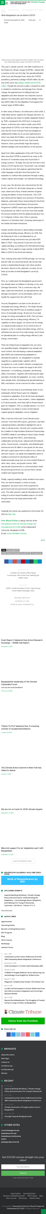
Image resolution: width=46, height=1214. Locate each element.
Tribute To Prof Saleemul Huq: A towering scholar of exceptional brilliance (20, 727)
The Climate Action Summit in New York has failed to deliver (21, 769)
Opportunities (6, 921)
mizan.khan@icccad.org (16, 533)
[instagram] (37, 1034)
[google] (15, 561)
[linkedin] (27, 561)
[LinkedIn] (18, 1034)
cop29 (9, 550)
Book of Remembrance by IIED (22, 880)
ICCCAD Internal (7, 1069)
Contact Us (5, 1062)
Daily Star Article (13, 10)
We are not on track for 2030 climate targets (21, 809)
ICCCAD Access (7, 1066)
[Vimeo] (32, 1034)
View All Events (6, 910)
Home (3, 10)
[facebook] (6, 561)
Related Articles (22, 598)
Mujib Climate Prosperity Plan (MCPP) (15, 553)
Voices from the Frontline (23, 1021)
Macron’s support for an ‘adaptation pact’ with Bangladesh (22, 849)
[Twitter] (13, 1034)
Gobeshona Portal (8, 1133)
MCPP (16, 550)
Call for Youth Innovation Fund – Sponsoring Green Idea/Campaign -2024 (23, 588)
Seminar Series (7, 947)
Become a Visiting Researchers (13, 929)
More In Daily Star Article (22, 604)
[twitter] (10, 561)
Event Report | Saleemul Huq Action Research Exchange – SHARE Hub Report (22, 641)
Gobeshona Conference (11, 1136)
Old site (4, 1073)
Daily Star (11, 514)
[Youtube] (28, 1034)
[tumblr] (31, 561)
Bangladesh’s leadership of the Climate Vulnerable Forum (19, 684)
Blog (3, 936)
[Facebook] (9, 1034)
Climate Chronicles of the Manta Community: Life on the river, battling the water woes (23, 574)
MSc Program (6, 932)
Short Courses (6, 940)
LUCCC (3, 1139)
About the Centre (7, 1055)
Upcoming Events (8, 925)
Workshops (5, 944)
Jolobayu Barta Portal (10, 1142)
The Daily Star (36, 553)
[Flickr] (23, 1034)
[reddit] (19, 561)
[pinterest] (23, 561)
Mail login (5, 1058)
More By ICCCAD (22, 601)
